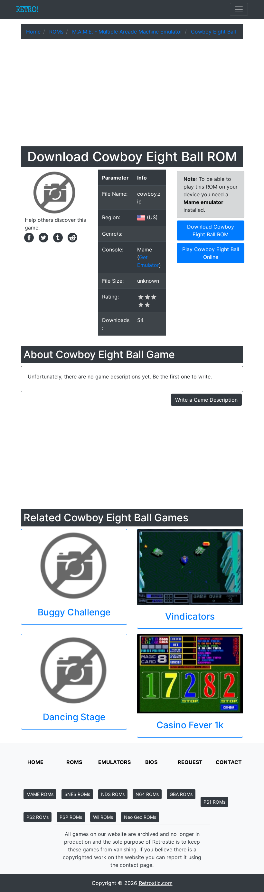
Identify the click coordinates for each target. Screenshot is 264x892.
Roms (74, 762)
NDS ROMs (113, 794)
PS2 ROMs (37, 817)
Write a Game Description (206, 400)
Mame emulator (203, 202)
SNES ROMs (77, 794)
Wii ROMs (103, 817)
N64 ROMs (147, 794)
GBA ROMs (181, 794)
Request (190, 762)
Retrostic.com (156, 883)
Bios (151, 762)
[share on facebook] (28, 237)
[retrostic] (27, 9)
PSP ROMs (71, 817)
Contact (229, 762)
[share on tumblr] (57, 237)
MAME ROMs (39, 794)
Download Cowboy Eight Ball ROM (210, 230)
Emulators (114, 762)
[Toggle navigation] (239, 9)
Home (35, 762)
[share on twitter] (42, 237)
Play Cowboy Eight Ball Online (210, 253)
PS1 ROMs (214, 802)
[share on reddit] (70, 237)
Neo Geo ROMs (140, 817)
